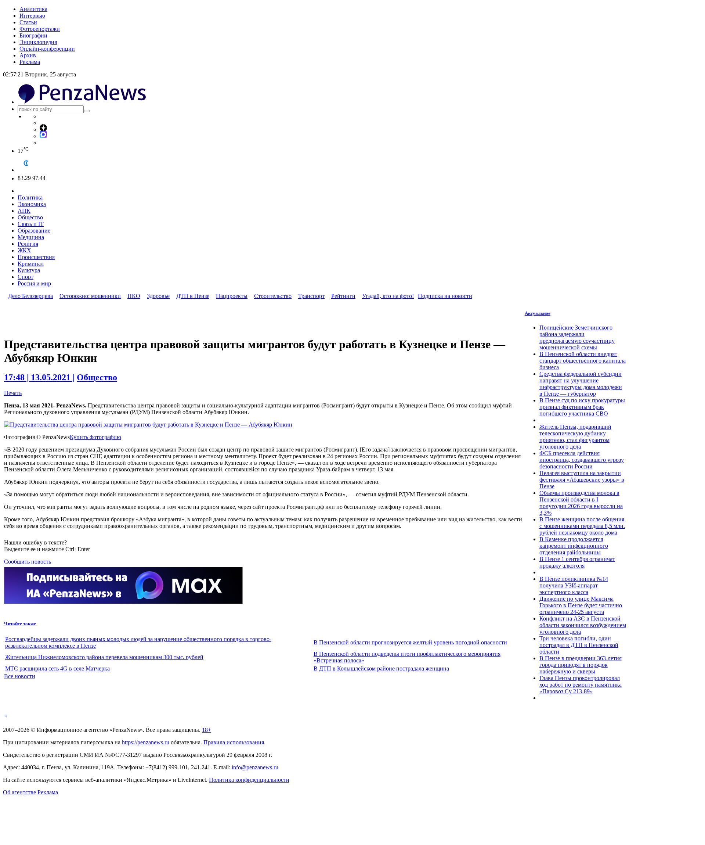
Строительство (273, 296)
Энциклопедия (38, 42)
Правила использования (233, 742)
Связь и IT (31, 224)
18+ (206, 730)
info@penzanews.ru (255, 767)
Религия (28, 244)
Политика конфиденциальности (249, 780)
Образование (34, 230)
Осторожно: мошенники (90, 296)
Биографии (33, 35)
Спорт (25, 277)
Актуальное (537, 313)
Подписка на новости (445, 296)
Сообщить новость (27, 561)
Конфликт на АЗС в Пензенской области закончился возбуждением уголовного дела (582, 625)
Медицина (31, 237)
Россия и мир (34, 283)
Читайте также (20, 623)
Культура (29, 270)
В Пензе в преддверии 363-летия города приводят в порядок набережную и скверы (580, 665)
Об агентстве (19, 792)
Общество (30, 217)
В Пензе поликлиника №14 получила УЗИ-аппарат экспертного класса (573, 585)
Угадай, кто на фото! (388, 296)
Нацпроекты (231, 296)
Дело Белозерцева (30, 296)
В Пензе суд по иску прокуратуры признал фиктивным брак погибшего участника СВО (582, 407)
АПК (24, 211)
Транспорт (311, 296)
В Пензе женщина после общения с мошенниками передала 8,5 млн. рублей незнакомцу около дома (582, 526)
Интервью (32, 15)
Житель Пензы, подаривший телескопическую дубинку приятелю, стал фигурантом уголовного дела (575, 437)
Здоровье (158, 296)
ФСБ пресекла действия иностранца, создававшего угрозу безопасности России (581, 460)
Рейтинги (343, 296)
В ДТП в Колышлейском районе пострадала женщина (381, 668)
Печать (13, 393)
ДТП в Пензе (192, 296)
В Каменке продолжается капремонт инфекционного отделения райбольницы (573, 545)
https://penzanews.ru (145, 742)
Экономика (32, 204)
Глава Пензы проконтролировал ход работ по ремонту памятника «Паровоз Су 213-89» (580, 684)
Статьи (28, 22)
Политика (30, 197)
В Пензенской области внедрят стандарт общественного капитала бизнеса (582, 360)
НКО (133, 296)
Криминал (31, 263)
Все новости (19, 676)
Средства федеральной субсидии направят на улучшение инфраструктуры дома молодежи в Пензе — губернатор (580, 384)
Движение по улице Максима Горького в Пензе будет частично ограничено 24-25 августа (580, 605)
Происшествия (36, 257)
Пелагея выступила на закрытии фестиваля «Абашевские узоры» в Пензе (581, 479)
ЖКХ (24, 250)
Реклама (29, 62)
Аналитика (33, 9)
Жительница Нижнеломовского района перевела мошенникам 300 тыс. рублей (104, 657)
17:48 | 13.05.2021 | (39, 377)
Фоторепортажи (39, 29)
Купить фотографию (95, 437)
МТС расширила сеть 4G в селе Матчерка (57, 668)
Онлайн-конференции (47, 49)
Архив (27, 55)
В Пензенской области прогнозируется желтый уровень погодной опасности (410, 642)
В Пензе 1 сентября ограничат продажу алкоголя (577, 562)
